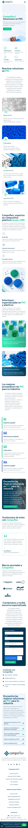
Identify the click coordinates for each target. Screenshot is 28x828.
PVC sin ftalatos (14, 785)
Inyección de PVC (8, 198)
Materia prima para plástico (11, 369)
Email (6, 636)
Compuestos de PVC (9, 339)
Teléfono (7, 641)
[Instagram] (14, 764)
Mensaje (7, 647)
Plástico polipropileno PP (14, 797)
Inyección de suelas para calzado (14, 779)
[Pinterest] (17, 764)
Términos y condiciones (13, 825)
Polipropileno (7, 143)
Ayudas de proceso (14, 805)
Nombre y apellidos (10, 631)
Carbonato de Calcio (14, 802)
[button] (25, 2)
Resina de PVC (7, 115)
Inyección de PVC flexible (14, 776)
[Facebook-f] (8, 764)
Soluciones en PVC (9, 823)
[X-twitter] (19, 764)
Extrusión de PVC (8, 170)
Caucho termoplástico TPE (14, 807)
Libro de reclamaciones (17, 826)
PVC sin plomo (14, 782)
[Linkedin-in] (11, 764)
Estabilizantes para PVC (14, 799)
